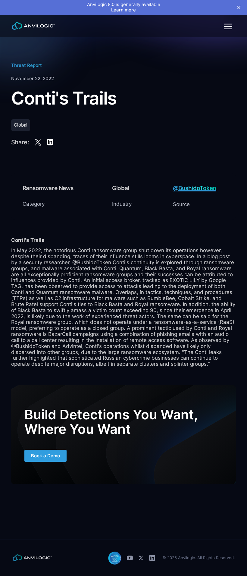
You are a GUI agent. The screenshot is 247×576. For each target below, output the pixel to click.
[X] (141, 558)
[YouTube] (130, 558)
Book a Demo (45, 456)
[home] (33, 26)
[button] (227, 26)
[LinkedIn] (152, 558)
